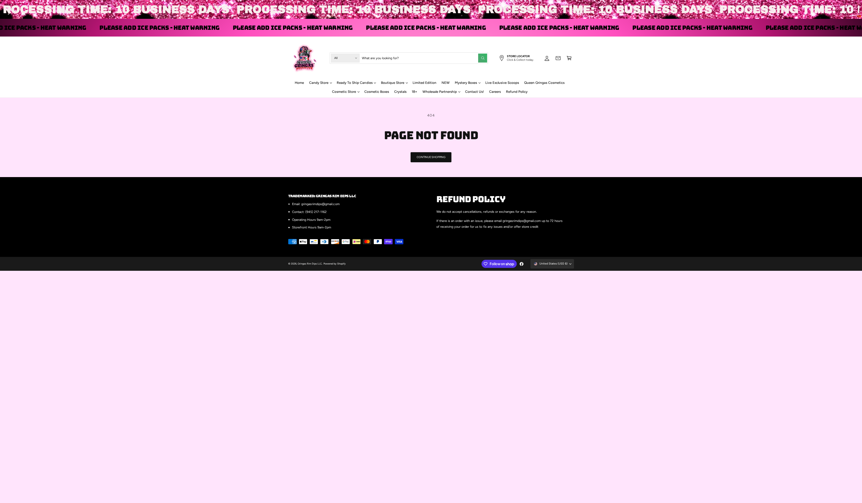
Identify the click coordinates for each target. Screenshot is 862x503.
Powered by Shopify (334, 263)
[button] (569, 57)
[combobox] (424, 57)
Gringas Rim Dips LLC (310, 263)
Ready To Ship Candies (354, 83)
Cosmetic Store (344, 92)
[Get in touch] (558, 57)
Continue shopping (431, 157)
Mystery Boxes (466, 83)
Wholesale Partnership (439, 92)
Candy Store (318, 83)
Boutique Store (392, 83)
